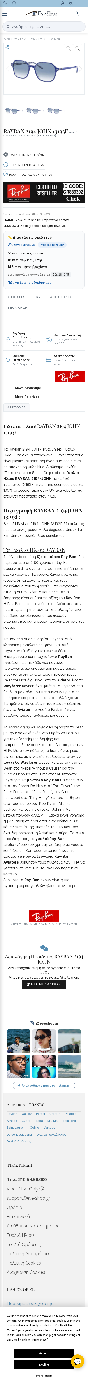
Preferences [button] (39, 1339)
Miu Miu (52, 1120)
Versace (49, 1127)
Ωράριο (14, 1207)
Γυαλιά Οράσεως (19, 1141)
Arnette (12, 1120)
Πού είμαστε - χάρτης (30, 1303)
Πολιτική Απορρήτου (28, 1254)
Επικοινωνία (19, 1216)
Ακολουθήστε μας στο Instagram (46, 1085)
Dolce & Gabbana (19, 1134)
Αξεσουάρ (16, 407)
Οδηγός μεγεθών (23, 244)
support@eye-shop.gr (28, 1198)
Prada (39, 1120)
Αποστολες (61, 297)
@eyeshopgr (47, 1023)
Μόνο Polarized (27, 397)
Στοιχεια (16, 297)
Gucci (26, 1120)
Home (6, 38)
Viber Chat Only (23, 1189)
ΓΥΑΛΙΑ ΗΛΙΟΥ (20, 38)
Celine (34, 1127)
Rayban (12, 1113)
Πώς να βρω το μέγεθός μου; (30, 282)
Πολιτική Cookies (24, 1263)
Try (37, 297)
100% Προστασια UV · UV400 (30, 174)
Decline (44, 1364)
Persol (40, 1113)
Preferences (44, 1376)
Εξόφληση (18, 307)
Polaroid (70, 1113)
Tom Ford (69, 1120)
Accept (44, 1353)
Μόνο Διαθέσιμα (28, 388)
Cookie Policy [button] (22, 1335)
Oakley (27, 1113)
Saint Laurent (16, 1127)
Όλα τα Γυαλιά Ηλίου (51, 1134)
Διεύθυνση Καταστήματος (33, 1226)
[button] (80, 69)
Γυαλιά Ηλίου (20, 1235)
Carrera (54, 1113)
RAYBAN (33, 38)
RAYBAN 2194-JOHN (50, 38)
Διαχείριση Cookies (26, 1272)
